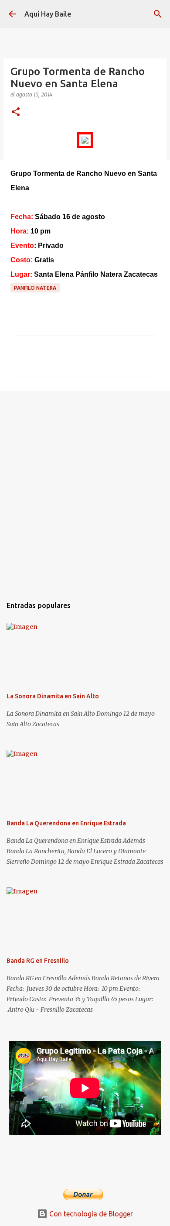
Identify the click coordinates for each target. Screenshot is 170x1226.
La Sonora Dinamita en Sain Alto (53, 696)
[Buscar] (158, 13)
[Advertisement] (85, 489)
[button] (15, 112)
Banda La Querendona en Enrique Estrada (66, 823)
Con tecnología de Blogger (90, 1214)
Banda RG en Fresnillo (38, 960)
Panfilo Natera (35, 288)
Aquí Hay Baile (47, 14)
